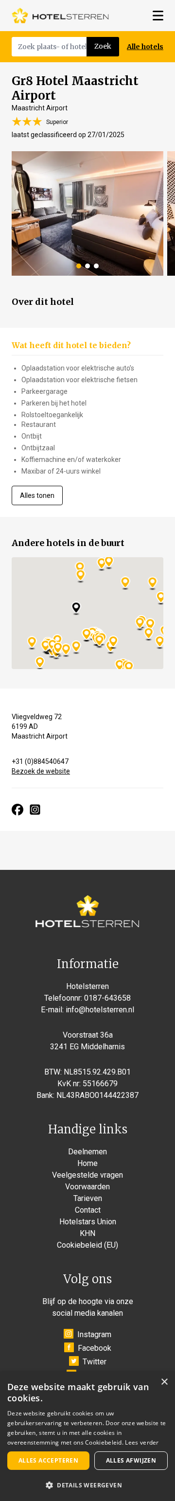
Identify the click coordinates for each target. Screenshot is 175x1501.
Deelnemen (87, 1151)
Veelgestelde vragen (87, 1175)
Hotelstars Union (87, 1221)
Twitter (94, 1361)
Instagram (94, 1334)
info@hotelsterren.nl (100, 1009)
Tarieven (87, 1198)
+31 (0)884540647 (40, 761)
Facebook (94, 1348)
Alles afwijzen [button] (131, 1460)
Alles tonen (37, 495)
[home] (60, 15)
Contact (88, 1210)
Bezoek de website (41, 771)
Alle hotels (145, 46)
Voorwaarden (87, 1186)
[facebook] (17, 809)
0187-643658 (107, 998)
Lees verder (141, 1442)
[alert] (87, 1436)
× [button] (164, 1382)
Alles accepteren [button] (48, 1460)
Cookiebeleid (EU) (87, 1245)
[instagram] (35, 809)
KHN (87, 1233)
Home (87, 1163)
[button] (87, 1485)
